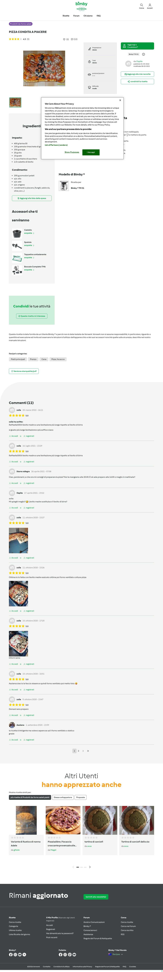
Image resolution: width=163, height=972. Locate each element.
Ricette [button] (66, 16)
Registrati (50, 929)
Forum (87, 917)
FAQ (124, 967)
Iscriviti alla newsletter (96, 897)
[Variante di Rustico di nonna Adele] (26, 820)
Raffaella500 (15, 425)
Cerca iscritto (127, 930)
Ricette (12, 917)
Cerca (123, 917)
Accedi (49, 925)
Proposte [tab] (80, 797)
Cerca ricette (15, 922)
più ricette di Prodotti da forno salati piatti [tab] (30, 797)
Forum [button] (76, 16)
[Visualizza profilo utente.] (128, 63)
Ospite (139, 61)
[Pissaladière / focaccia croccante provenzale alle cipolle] (63, 820)
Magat (53, 850)
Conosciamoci (90, 930)
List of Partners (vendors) (56, 145)
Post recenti (51, 937)
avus (89, 846)
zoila (19, 410)
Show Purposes (72, 152)
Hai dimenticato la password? (59, 933)
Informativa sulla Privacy (82, 967)
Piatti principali (18, 359)
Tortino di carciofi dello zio (135, 841)
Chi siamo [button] (88, 16)
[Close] (120, 100)
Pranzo (33, 359)
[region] (82, 128)
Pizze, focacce (58, 359)
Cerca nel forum (128, 926)
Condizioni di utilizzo (61, 967)
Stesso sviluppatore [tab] (63, 797)
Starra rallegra (23, 471)
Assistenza (88, 934)
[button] (141, 6)
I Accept (91, 152)
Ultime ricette (15, 930)
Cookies (132, 967)
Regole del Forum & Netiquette (98, 938)
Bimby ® (87, 926)
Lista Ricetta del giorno (19, 934)
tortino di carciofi (94, 841)
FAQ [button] (98, 16)
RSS (122, 934)
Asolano (12, 683)
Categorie (13, 926)
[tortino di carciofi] (100, 820)
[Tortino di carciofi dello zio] (136, 820)
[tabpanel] (81, 838)
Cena (44, 359)
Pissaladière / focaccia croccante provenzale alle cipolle (61, 843)
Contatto (46, 967)
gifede (17, 850)
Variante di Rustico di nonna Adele (25, 843)
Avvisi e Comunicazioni (94, 922)
